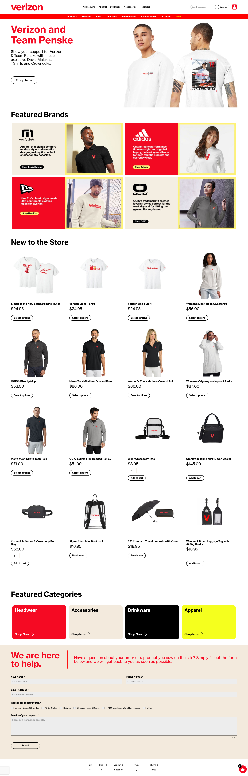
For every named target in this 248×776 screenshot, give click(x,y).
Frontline (86, 16)
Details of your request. (25, 715)
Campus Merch (149, 16)
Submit (26, 745)
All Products (89, 7)
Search (223, 7)
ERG (98, 16)
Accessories (130, 7)
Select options (22, 317)
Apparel (103, 7)
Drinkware (115, 7)
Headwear (145, 7)
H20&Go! (166, 16)
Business (72, 16)
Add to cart (137, 477)
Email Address (20, 689)
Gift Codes (111, 16)
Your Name (18, 676)
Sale (178, 16)
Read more (78, 555)
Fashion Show (129, 16)
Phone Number (134, 676)
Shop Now (24, 80)
